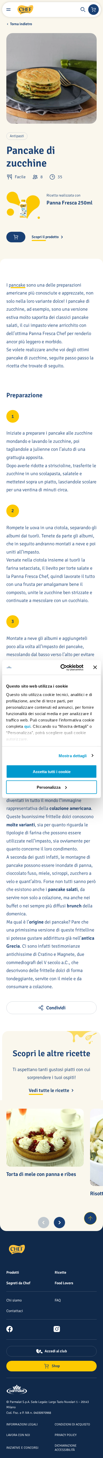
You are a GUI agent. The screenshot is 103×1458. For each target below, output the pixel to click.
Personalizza (48, 787)
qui (27, 726)
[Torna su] (90, 1218)
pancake (17, 285)
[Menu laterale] (8, 9)
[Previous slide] (43, 1222)
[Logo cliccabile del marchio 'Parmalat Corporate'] (16, 1389)
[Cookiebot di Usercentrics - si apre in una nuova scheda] (62, 667)
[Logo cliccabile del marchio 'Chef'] (25, 9)
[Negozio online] (93, 9)
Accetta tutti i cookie (52, 771)
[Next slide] (59, 1222)
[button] (83, 9)
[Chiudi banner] (95, 667)
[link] (11, 1329)
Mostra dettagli (73, 755)
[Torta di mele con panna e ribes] (45, 1138)
